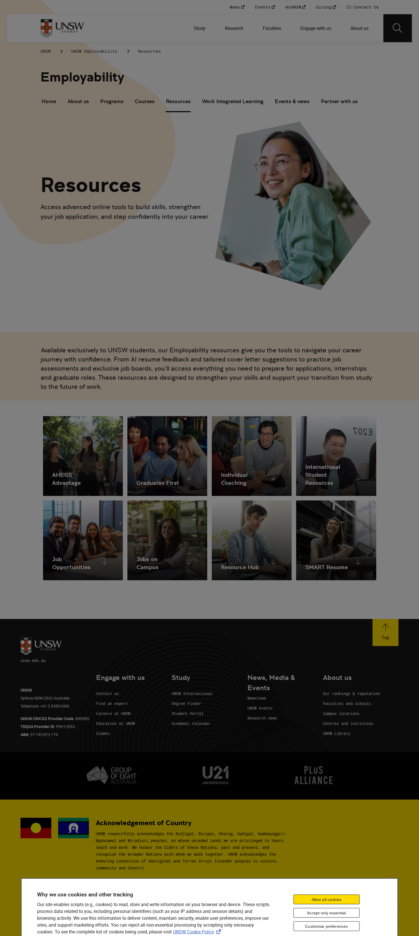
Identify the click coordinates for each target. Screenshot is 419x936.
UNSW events (259, 708)
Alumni (103, 733)
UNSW (45, 51)
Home (49, 101)
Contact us (107, 693)
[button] (385, 632)
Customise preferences (326, 926)
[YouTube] (368, 51)
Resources (178, 101)
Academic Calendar (191, 723)
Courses (144, 101)
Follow (308, 51)
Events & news (292, 101)
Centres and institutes (348, 723)
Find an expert (112, 703)
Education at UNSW (115, 723)
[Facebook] (354, 51)
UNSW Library (336, 733)
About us (78, 101)
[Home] (62, 28)
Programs (111, 101)
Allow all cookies (326, 899)
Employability (82, 77)
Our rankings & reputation (351, 693)
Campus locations (341, 713)
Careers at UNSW (113, 713)
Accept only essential (326, 913)
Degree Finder (186, 703)
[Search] (397, 28)
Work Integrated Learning (232, 101)
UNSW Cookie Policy (198, 932)
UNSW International (192, 693)
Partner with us (339, 101)
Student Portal (188, 713)
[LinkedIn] (324, 51)
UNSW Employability (94, 51)
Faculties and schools (347, 703)
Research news (262, 718)
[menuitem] (200, 28)
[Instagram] (339, 51)
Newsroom (256, 698)
